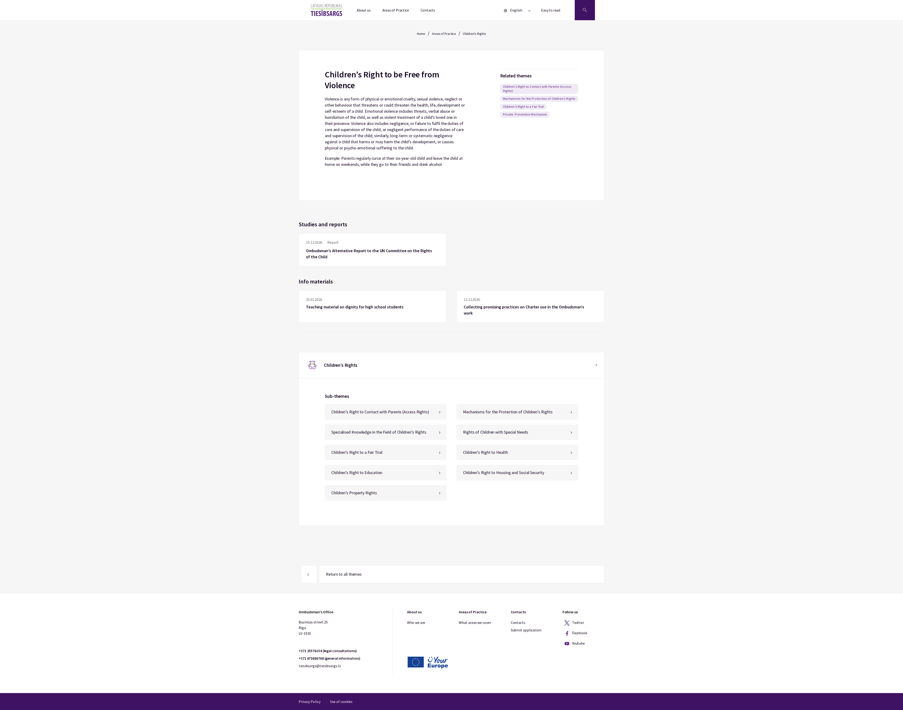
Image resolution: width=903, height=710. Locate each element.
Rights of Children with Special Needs (495, 432)
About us (364, 10)
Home (421, 34)
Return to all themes (344, 574)
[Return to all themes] (309, 574)
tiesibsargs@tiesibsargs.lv (320, 665)
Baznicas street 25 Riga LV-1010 (313, 628)
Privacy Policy (310, 701)
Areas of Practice (395, 10)
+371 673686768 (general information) (329, 658)
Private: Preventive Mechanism (525, 114)
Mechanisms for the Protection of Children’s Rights (539, 98)
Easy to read (550, 10)
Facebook (579, 632)
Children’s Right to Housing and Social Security (503, 472)
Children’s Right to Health (485, 452)
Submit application (526, 630)
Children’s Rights (474, 34)
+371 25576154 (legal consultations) (328, 650)
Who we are (416, 622)
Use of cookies (341, 701)
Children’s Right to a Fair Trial (523, 106)
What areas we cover (475, 622)
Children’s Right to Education (356, 472)
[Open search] (585, 10)
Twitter (577, 622)
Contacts (428, 10)
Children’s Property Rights (354, 492)
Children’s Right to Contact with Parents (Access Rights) (537, 88)
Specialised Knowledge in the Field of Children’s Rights (378, 432)
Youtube (578, 643)
